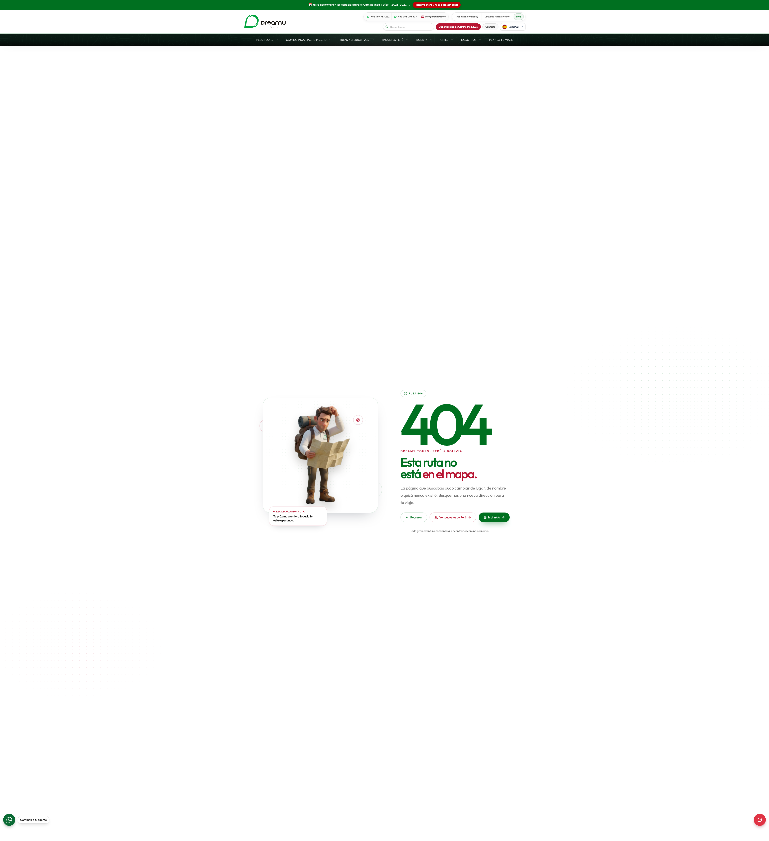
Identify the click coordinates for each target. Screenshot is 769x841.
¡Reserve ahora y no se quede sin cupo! (437, 4)
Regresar (416, 517)
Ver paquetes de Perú (452, 517)
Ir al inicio (494, 517)
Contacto (490, 26)
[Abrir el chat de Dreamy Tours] (760, 820)
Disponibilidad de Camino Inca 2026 (458, 26)
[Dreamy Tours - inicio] (265, 21)
